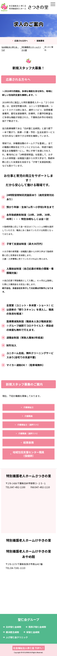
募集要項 (40, 40)
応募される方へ (21, 40)
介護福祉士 (28, 407)
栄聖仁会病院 (32, 632)
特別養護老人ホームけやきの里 (28, 540)
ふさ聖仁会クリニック (17, 637)
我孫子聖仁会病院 (37, 626)
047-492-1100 (17, 487)
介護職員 (28, 416)
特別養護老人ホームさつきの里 (28, 475)
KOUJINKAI (26, 652)
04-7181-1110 (17, 568)
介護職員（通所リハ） (28, 433)
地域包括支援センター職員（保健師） (28, 454)
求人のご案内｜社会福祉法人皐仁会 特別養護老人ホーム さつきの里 (25, 7)
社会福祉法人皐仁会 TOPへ (27, 648)
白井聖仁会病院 (13, 626)
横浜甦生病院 (12, 632)
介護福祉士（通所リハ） (28, 424)
